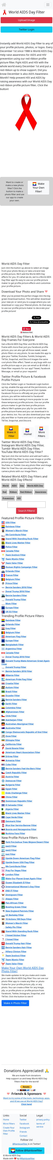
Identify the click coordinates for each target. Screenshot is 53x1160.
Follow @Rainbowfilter (28, 1150)
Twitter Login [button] (26, 29)
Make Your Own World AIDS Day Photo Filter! (23, 969)
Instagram (25, 1127)
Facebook (24, 1123)
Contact (23, 1135)
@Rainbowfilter (20, 1144)
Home (6, 1119)
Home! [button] (28, 434)
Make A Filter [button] (11, 434)
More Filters (9, 1123)
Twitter (23, 1119)
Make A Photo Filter (15, 1003)
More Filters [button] (41, 434)
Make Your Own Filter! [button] (38, 187)
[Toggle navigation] (47, 4)
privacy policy (43, 1119)
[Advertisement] (26, 234)
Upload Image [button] (26, 20)
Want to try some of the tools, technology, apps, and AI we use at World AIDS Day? (26, 1101)
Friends (23, 1131)
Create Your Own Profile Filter (9, 1130)
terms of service (40, 1125)
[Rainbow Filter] (4, 4)
